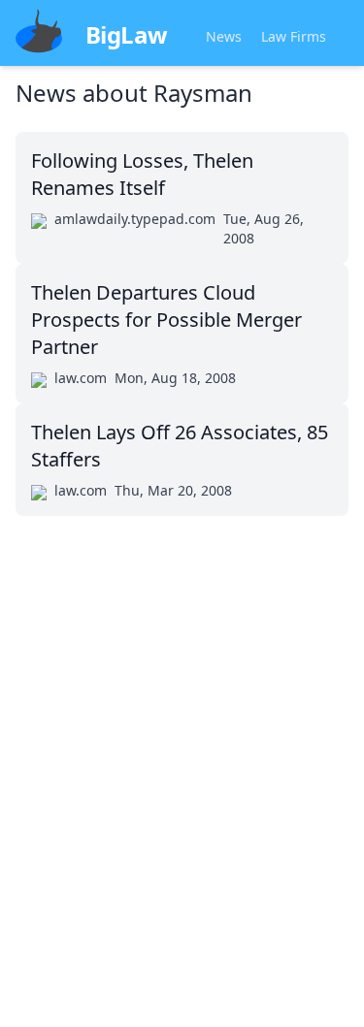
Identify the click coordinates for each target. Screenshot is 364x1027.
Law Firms (293, 36)
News (224, 36)
